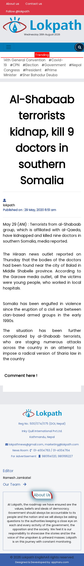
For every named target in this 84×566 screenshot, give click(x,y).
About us (12, 4)
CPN (16, 65)
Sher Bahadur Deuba (39, 75)
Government (55, 65)
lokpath (9, 205)
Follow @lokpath (17, 11)
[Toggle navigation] (8, 47)
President (33, 70)
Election (31, 65)
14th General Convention (25, 60)
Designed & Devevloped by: (42, 562)
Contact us (33, 4)
